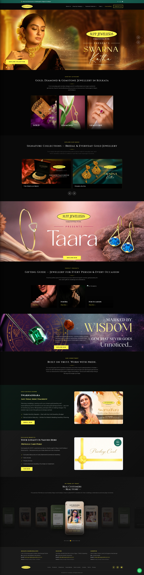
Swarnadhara (108, 6)
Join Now (26, 468)
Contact (84, 567)
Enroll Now (27, 422)
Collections (61, 567)
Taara (100, 6)
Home (49, 567)
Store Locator (77, 567)
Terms (89, 567)
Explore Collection (17, 61)
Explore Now (72, 257)
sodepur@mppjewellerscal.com (102, 557)
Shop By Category (77, 6)
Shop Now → (36, 304)
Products (54, 567)
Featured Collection (90, 6)
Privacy (94, 567)
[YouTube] (122, 1)
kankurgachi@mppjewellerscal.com (33, 557)
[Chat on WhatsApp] (139, 570)
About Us (68, 6)
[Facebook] (117, 1)
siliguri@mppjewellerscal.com (66, 557)
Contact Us (118, 6)
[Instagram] (120, 1)
